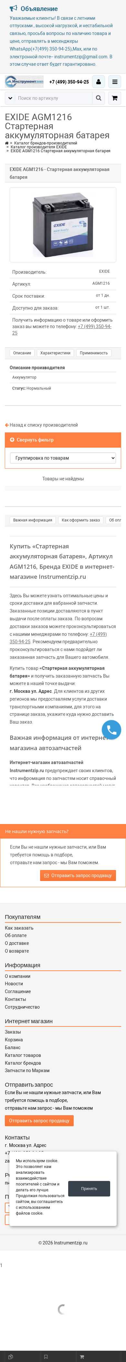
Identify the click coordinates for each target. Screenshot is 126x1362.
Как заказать (19, 928)
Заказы (13, 1032)
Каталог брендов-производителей (45, 143)
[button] (111, 729)
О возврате (17, 951)
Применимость (94, 353)
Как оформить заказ (81, 520)
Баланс (12, 1047)
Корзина (14, 1039)
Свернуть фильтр (35, 439)
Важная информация (32, 520)
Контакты (15, 999)
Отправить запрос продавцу (81, 875)
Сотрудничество (22, 1007)
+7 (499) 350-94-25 (69, 82)
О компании (17, 976)
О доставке (17, 943)
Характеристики (55, 353)
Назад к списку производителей (43, 425)
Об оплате (15, 935)
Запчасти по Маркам (27, 1070)
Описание (22, 353)
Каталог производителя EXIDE (39, 147)
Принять (89, 1188)
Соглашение (18, 991)
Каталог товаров (23, 1055)
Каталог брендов (23, 1063)
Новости (14, 983)
